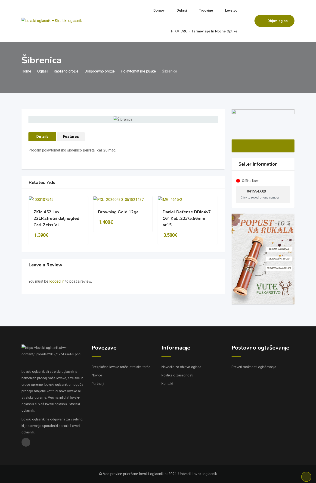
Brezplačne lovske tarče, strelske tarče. (121, 367)
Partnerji (98, 384)
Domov (158, 10)
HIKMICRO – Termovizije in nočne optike (204, 31)
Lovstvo (231, 10)
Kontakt (167, 384)
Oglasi (182, 10)
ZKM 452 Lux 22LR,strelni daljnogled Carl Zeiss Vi (56, 218)
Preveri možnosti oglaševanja (254, 367)
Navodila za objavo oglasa (181, 367)
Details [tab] (42, 136)
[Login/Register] (249, 21)
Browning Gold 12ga (118, 212)
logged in (56, 281)
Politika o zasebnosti (177, 375)
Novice (97, 375)
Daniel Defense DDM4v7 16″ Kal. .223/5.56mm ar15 (187, 218)
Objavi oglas (277, 21)
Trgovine (206, 10)
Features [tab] (71, 136)
